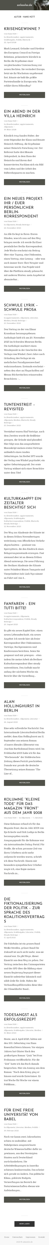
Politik (19, 40)
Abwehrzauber (12, 37)
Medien (7, 321)
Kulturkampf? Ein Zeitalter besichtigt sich (22, 503)
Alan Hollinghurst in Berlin (22, 706)
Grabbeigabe (9, 40)
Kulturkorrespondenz (14, 521)
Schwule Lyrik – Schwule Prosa (21, 308)
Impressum (30, 1237)
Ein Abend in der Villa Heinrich (22, 114)
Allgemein (8, 127)
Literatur (34, 318)
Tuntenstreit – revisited (19, 407)
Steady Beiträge (23, 225)
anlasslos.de (24, 5)
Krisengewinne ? (22, 29)
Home (6, 1237)
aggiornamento (26, 37)
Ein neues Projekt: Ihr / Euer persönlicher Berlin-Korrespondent (23, 208)
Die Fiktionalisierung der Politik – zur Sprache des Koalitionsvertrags (24, 911)
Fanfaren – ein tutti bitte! (19, 606)
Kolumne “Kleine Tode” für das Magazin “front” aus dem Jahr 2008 (23, 806)
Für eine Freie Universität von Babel (21, 1115)
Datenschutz (17, 1237)
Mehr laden (24, 1224)
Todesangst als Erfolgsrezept (20, 1017)
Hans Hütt (12, 34)
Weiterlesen (24, 95)
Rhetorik (26, 40)
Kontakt (41, 1237)
